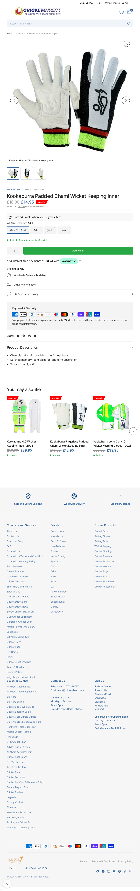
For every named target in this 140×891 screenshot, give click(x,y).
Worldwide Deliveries (18, 576)
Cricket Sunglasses (104, 581)
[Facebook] (97, 871)
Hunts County (58, 556)
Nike (53, 576)
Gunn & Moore (58, 541)
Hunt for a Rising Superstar (21, 726)
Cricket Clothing (102, 551)
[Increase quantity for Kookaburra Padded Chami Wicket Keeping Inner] (19, 251)
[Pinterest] (119, 871)
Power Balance (59, 591)
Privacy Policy (14, 672)
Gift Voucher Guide (17, 762)
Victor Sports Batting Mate (21, 827)
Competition (13, 551)
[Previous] (14, 100)
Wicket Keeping (102, 546)
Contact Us (13, 536)
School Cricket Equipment (20, 611)
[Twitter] (103, 871)
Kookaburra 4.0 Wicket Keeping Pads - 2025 (21, 443)
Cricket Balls (101, 576)
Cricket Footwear (103, 556)
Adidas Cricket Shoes (18, 746)
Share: (10, 336)
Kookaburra (13, 189)
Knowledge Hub (15, 817)
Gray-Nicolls (57, 531)
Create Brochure (15, 571)
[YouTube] (114, 871)
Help (98, 3)
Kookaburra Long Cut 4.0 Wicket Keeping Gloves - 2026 (112, 443)
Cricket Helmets (102, 566)
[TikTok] (125, 871)
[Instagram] (108, 871)
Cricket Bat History (17, 756)
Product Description (22, 347)
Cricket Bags (101, 571)
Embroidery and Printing (20, 586)
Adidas (54, 551)
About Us (12, 531)
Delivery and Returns (18, 596)
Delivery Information (25, 284)
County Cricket (15, 802)
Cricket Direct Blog (17, 601)
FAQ (9, 546)
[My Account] (121, 12)
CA (52, 586)
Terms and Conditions (103, 861)
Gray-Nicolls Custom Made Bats (24, 721)
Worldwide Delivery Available (30, 275)
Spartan (55, 561)
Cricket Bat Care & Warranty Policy (25, 782)
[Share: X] (24, 336)
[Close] (1, 889)
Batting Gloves (102, 536)
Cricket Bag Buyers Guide (20, 706)
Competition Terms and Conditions (25, 556)
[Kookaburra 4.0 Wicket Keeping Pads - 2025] (27, 416)
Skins (53, 581)
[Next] (126, 100)
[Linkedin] (130, 871)
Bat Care (11, 696)
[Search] (129, 23)
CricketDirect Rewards (19, 661)
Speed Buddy (58, 601)
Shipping (22, 206)
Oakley (54, 606)
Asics (53, 571)
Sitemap (83, 861)
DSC (53, 566)
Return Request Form (18, 787)
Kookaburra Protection (19, 812)
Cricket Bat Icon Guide (19, 711)
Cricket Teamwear (16, 581)
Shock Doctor (58, 596)
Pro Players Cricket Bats (19, 822)
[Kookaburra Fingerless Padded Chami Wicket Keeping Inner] (70, 416)
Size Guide (12, 736)
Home (9, 34)
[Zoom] (127, 44)
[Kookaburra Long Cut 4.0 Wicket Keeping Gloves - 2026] (113, 416)
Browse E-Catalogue (18, 636)
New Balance (58, 546)
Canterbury (57, 611)
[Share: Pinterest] (29, 336)
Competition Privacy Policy (21, 561)
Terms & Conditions (17, 667)
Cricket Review (15, 792)
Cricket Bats (13, 646)
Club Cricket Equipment (19, 616)
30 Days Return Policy (26, 294)
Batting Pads (101, 541)
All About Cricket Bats (18, 686)
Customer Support (16, 541)
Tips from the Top (16, 767)
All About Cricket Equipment (22, 691)
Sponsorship (13, 591)
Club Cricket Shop (16, 741)
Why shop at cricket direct (21, 677)
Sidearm (11, 807)
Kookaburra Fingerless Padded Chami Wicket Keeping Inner (69, 443)
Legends (11, 797)
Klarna (10, 656)
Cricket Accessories (104, 586)
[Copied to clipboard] (35, 336)
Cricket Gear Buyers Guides (21, 716)
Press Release (14, 566)
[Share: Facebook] (18, 336)
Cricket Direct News (17, 606)
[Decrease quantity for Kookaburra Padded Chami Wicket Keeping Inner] (9, 251)
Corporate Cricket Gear (19, 621)
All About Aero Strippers (19, 751)
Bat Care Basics (15, 701)
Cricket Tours (14, 641)
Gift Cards (12, 651)
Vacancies (12, 631)
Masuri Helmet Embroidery (21, 626)
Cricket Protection (104, 561)
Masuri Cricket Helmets (19, 731)
